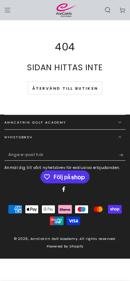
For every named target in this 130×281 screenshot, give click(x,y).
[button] (107, 10)
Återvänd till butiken (65, 88)
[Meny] (7, 10)
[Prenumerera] (122, 154)
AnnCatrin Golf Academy (54, 238)
